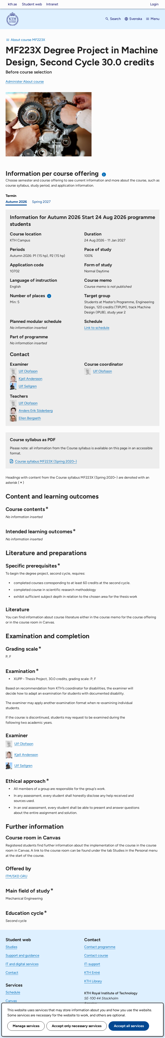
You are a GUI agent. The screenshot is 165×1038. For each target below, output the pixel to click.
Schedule (13, 992)
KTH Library (93, 981)
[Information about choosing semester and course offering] (104, 174)
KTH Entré (92, 973)
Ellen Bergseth (30, 418)
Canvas (11, 1001)
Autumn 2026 (16, 202)
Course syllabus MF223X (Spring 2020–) (46, 461)
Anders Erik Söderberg (36, 410)
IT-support (92, 964)
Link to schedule (96, 328)
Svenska (135, 19)
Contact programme (99, 947)
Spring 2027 (41, 202)
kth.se (12, 4)
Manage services (26, 1026)
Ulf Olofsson (28, 371)
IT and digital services (22, 964)
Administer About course (25, 81)
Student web (32, 4)
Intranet (52, 4)
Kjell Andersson (30, 378)
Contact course (96, 955)
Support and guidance (22, 955)
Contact (12, 973)
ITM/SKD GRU (16, 876)
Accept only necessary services (76, 1026)
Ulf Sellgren (28, 386)
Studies (11, 947)
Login (154, 4)
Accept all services (129, 1026)
